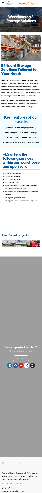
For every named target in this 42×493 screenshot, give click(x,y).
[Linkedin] (9, 365)
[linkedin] (20, 3)
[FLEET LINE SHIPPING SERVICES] (9, 2)
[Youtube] (21, 365)
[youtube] (27, 3)
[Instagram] (34, 3)
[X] (31, 3)
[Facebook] (23, 3)
